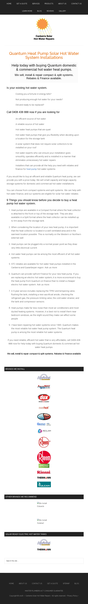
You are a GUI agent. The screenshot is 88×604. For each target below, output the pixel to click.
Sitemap (66, 583)
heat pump (32, 169)
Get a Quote (52, 583)
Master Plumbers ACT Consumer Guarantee (44, 591)
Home (11, 583)
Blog (76, 583)
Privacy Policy (72, 596)
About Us (23, 583)
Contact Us (37, 583)
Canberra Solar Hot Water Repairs (38, 596)
